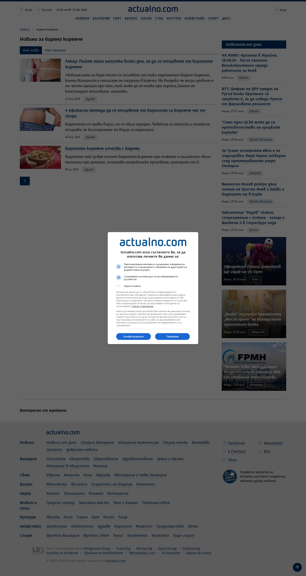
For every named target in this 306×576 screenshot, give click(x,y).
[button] (153, 286)
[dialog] (153, 288)
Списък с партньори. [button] (143, 306)
